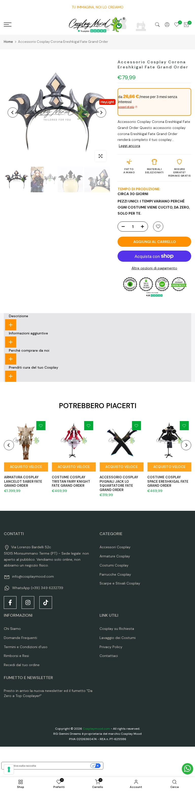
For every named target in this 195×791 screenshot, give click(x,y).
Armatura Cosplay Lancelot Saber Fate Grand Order (23, 481)
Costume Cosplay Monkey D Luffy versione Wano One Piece (47, 773)
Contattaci (109, 655)
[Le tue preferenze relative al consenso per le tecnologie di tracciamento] (9, 769)
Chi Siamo (12, 628)
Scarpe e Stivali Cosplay (120, 583)
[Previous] (13, 112)
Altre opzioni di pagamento (154, 268)
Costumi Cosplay (114, 565)
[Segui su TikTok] (45, 602)
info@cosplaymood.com (33, 576)
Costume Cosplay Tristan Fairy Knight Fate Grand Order (71, 481)
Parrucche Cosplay (115, 574)
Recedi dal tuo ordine (22, 665)
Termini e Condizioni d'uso (25, 647)
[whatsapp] (187, 769)
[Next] (101, 112)
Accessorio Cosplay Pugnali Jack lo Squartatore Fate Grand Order (119, 483)
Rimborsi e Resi (16, 655)
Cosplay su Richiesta (117, 628)
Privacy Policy (111, 647)
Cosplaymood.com (96, 729)
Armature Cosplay (115, 556)
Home (8, 42)
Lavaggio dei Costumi (118, 637)
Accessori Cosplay (115, 547)
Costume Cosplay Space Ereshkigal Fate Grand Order (167, 481)
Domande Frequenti (20, 637)
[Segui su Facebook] (10, 602)
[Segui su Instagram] (28, 602)
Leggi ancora (129, 145)
